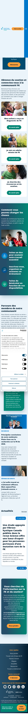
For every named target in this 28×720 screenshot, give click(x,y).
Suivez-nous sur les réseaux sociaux (14, 683)
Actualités (14, 664)
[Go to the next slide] (25, 568)
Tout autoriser (14, 378)
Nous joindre (13, 626)
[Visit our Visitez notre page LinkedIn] (18, 687)
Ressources (14, 666)
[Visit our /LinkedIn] (23, 687)
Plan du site (21, 697)
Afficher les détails (19, 374)
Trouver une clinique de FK (14, 656)
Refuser (14, 388)
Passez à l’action (14, 658)
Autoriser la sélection (14, 383)
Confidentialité (13, 697)
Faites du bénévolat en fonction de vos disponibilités (17, 284)
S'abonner (14, 678)
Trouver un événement (14, 669)
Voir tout (24, 511)
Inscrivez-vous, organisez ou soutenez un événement (16, 270)
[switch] (24, 360)
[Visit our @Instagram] (14, 687)
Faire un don (17, 29)
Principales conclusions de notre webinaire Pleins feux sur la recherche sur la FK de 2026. (11, 439)
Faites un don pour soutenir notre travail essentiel (16, 256)
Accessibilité (11, 695)
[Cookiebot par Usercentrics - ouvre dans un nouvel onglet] (20, 331)
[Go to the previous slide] (18, 568)
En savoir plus (14, 127)
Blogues (14, 661)
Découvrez (14, 65)
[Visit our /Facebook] (5, 687)
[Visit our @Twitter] (9, 687)
